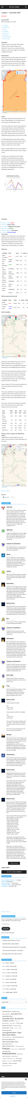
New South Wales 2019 (8, 1039)
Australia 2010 (6, 1011)
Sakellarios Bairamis (6, 230)
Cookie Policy (12, 1096)
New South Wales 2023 (10, 1041)
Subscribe (5, 928)
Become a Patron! (5, 490)
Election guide (12, 1023)
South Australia (6, 1056)
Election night (19, 1023)
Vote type (4, 1063)
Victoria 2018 (9, 1060)
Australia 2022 (7, 1016)
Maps (19, 1032)
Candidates (5, 31)
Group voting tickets (7, 1030)
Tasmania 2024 (14, 1056)
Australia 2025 (8, 1018)
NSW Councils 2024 (19, 1046)
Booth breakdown (7, 36)
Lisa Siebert (4, 232)
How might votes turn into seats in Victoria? (12, 953)
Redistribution (6, 27)
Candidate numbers (8, 1021)
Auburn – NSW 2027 (10, 963)
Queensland (4, 886)
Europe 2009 (5, 1028)
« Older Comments (14, 863)
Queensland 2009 (6, 1051)
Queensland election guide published (10, 943)
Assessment (6, 33)
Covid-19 (17, 1021)
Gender (11, 1028)
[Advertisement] (14, 2)
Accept (14, 1092)
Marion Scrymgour (5, 222)
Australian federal (6, 884)
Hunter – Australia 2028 (11, 966)
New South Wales (5, 883)
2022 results (6, 35)
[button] (26, 1079)
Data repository (5, 1023)
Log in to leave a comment (14, 871)
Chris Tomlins (4, 226)
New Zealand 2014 (7, 1044)
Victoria (3, 881)
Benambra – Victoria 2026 (11, 976)
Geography (5, 25)
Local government (9, 1032)
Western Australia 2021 (7, 1065)
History (4, 29)
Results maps (6, 38)
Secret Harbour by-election (8, 880)
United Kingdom (18, 1058)
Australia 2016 (6, 1014)
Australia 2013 (15, 1011)
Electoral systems (17, 1025)
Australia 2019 (16, 1014)
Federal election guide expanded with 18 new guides (14, 947)
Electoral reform (7, 1025)
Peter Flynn (4, 224)
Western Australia (12, 1063)
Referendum (20, 1054)
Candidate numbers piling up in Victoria (11, 940)
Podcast (6, 1048)
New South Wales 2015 (18, 1037)
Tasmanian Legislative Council (8, 1058)
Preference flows (14, 1049)
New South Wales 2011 (7, 1037)
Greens (20, 1028)
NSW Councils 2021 (8, 1046)
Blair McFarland (5, 228)
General (16, 1028)
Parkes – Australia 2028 (12, 969)
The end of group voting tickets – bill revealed (12, 950)
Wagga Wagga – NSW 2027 (11, 992)
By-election (19, 1018)
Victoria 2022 (17, 1061)
